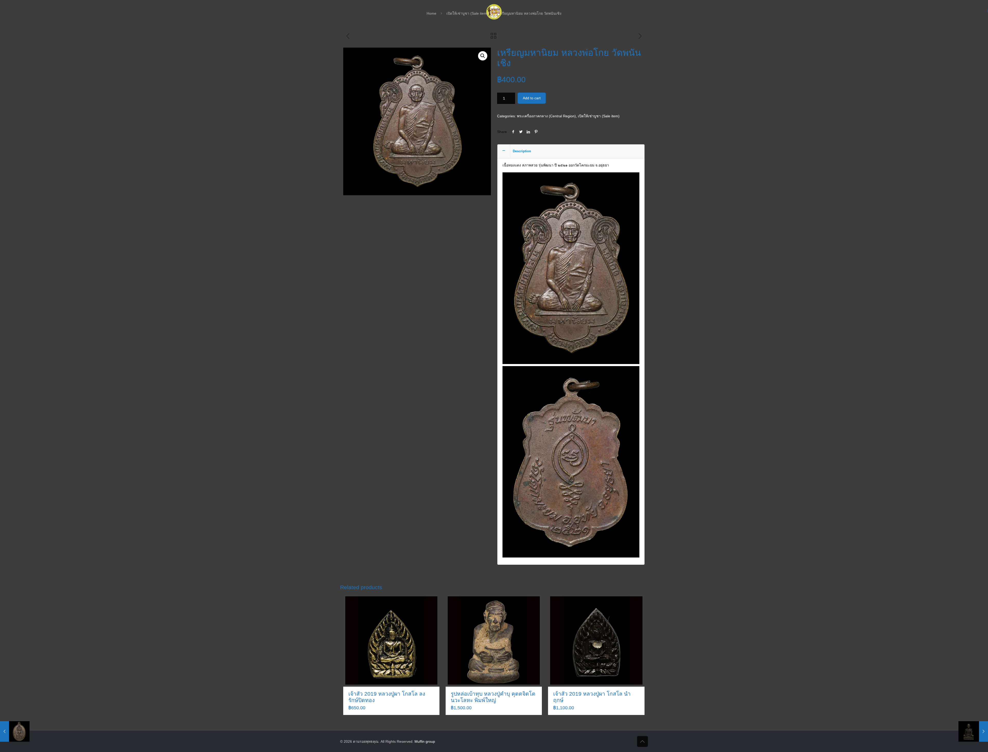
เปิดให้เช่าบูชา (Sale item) (599, 116)
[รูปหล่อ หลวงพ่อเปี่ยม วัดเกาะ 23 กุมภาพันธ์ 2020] (973, 731)
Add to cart (532, 98)
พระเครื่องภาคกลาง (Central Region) (546, 116)
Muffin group (424, 741)
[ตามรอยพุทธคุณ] (494, 11)
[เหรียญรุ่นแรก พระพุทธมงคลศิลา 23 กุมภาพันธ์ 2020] (15, 731)
